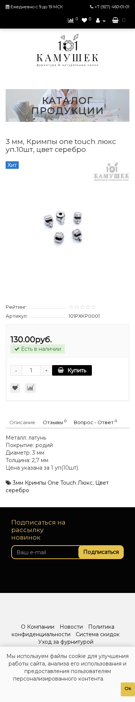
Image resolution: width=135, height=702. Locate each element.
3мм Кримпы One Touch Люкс (53, 482)
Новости (71, 626)
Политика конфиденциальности (63, 630)
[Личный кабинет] (100, 20)
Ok (127, 688)
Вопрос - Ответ (95, 422)
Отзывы (54, 422)
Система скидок (98, 634)
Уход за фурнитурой (65, 641)
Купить (77, 370)
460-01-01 (111, 6)
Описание (22, 422)
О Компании (37, 626)
